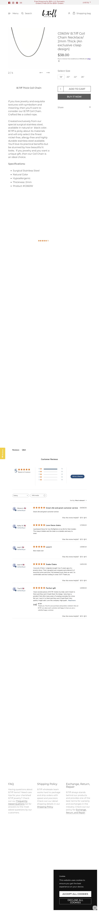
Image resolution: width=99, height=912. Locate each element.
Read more (72, 600)
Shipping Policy (45, 806)
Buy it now (74, 96)
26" (82, 77)
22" (75, 77)
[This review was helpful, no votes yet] (81, 518)
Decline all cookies (75, 901)
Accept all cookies (75, 894)
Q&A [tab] (24, 450)
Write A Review (77, 476)
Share (61, 107)
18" (61, 77)
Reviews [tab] (15, 450)
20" (68, 77)
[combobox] (20, 495)
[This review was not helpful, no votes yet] (84, 518)
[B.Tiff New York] (49, 13)
